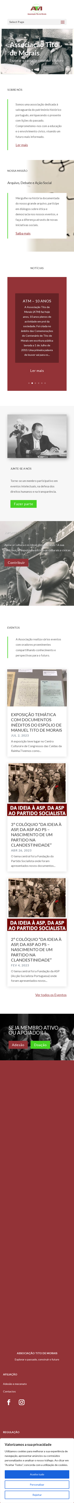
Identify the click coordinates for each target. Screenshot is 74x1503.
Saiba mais (23, 233)
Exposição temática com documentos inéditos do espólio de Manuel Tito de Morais (36, 722)
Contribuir (16, 562)
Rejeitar (37, 1494)
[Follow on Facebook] (8, 1402)
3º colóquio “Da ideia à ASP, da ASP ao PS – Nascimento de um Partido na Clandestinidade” (36, 835)
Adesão (18, 1045)
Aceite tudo (37, 1474)
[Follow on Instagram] (21, 1402)
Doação (40, 1045)
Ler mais (22, 145)
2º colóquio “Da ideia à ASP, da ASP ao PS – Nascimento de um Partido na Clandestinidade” (36, 950)
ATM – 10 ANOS (37, 301)
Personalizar (37, 1484)
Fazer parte (23, 504)
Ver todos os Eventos (51, 995)
